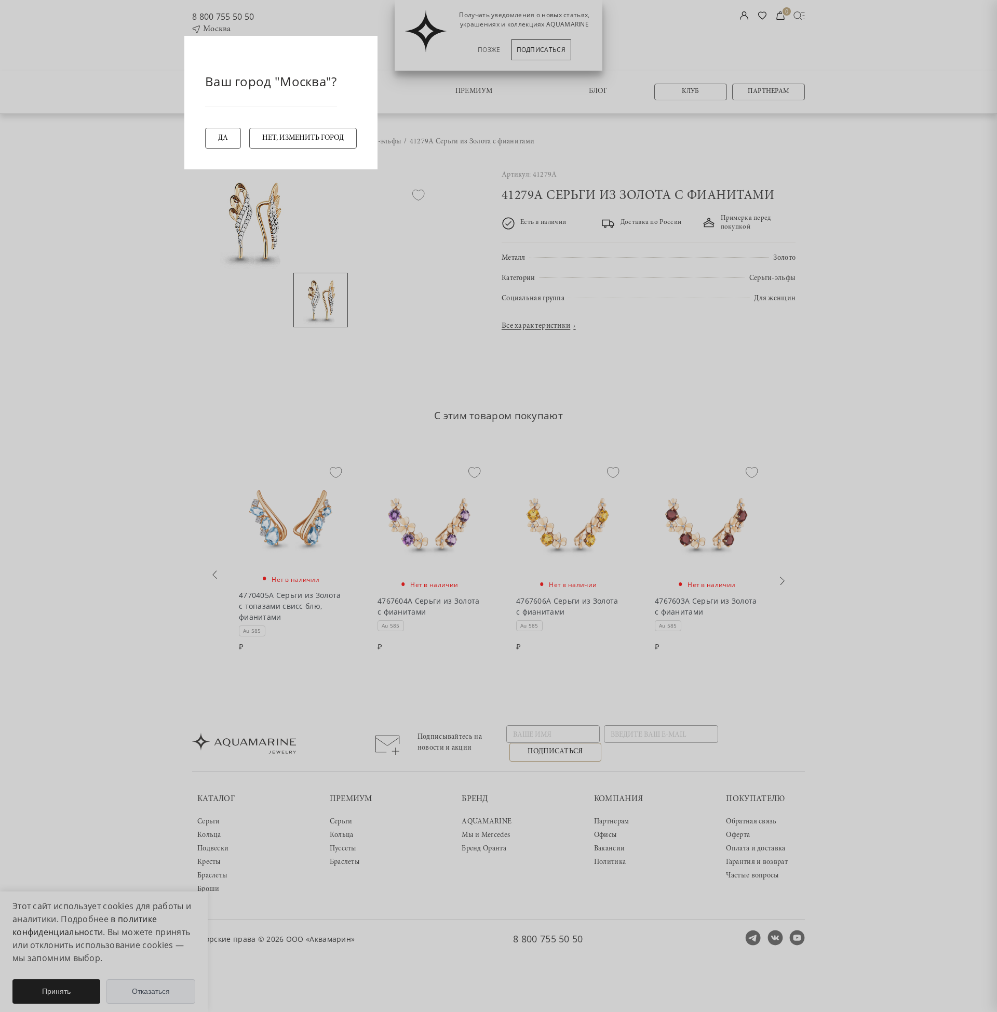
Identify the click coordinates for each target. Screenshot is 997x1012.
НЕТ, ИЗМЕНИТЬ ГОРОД (303, 138)
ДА (223, 138)
